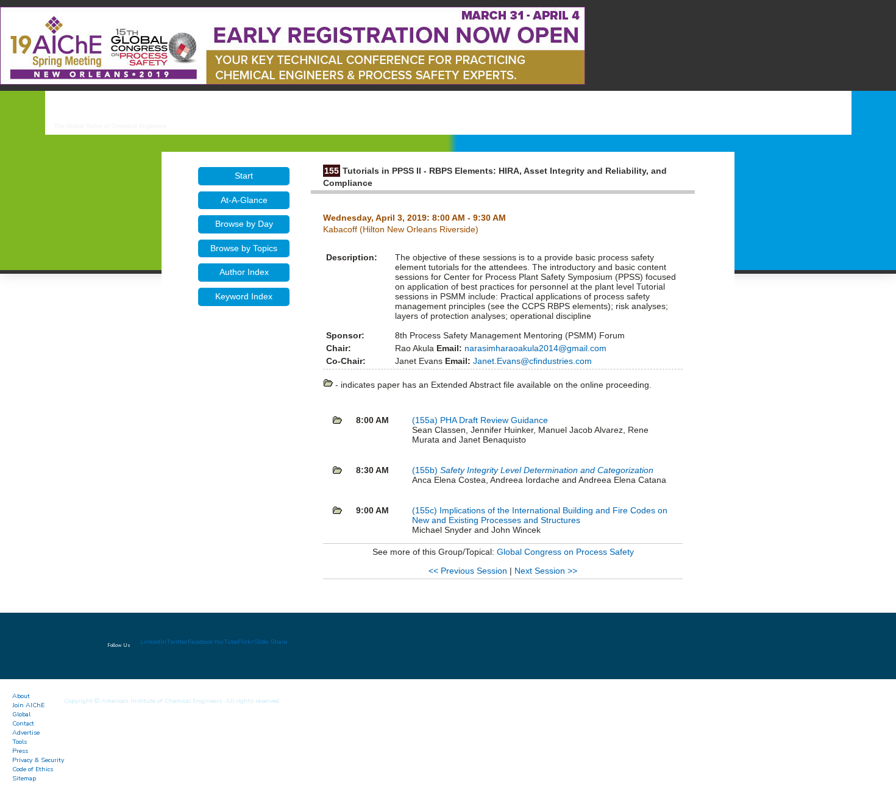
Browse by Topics (243, 248)
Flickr (246, 641)
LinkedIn (153, 641)
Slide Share (270, 641)
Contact (23, 723)
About (21, 696)
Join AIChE (28, 705)
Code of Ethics (32, 769)
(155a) (426, 420)
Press (20, 750)
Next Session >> (545, 571)
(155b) (426, 470)
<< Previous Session (467, 571)
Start (244, 175)
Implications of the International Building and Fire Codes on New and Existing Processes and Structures (539, 515)
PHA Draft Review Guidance (494, 420)
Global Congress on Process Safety (565, 552)
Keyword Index (243, 296)
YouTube (225, 641)
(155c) (425, 510)
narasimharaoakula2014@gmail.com (534, 348)
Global (21, 714)
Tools (19, 741)
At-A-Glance (244, 200)
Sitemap (24, 778)
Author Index (244, 272)
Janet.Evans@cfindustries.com (531, 361)
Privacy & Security (38, 760)
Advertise (26, 732)
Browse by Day (244, 224)
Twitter (177, 641)
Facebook (200, 641)
